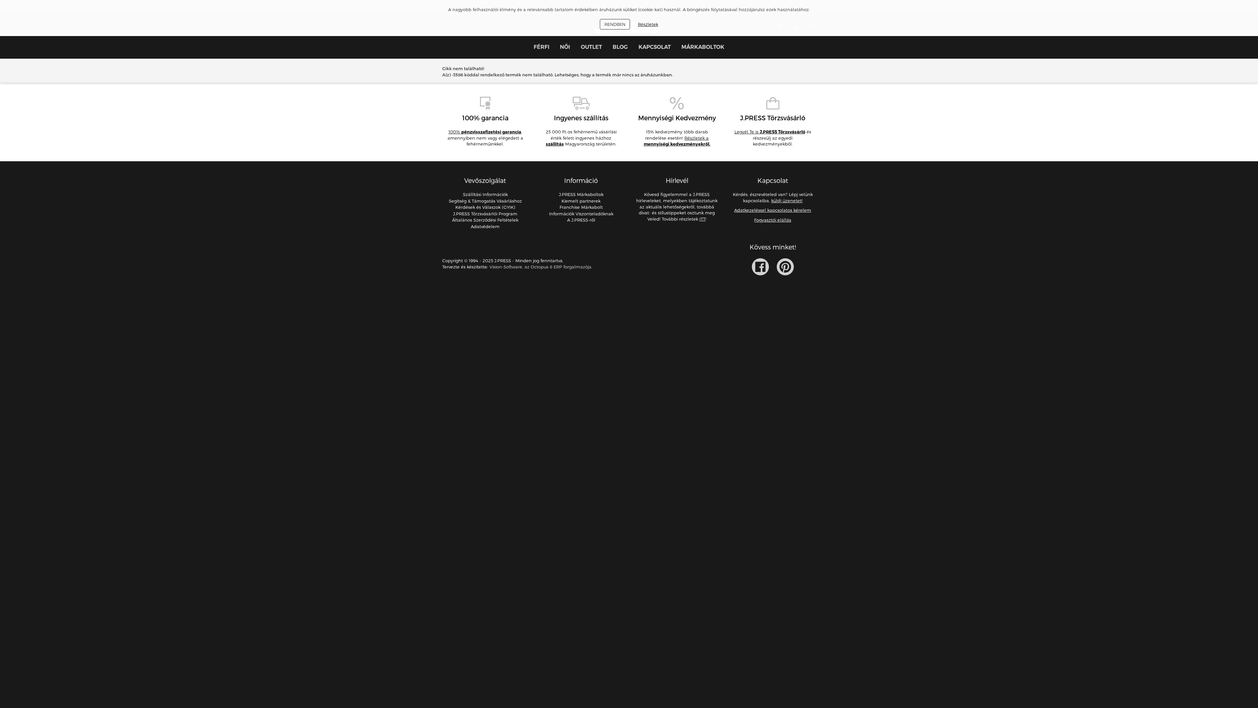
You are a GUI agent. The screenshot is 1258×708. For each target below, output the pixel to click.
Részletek (648, 24)
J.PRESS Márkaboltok (581, 194)
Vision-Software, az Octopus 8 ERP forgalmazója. (540, 266)
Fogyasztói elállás (772, 220)
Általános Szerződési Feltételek (485, 220)
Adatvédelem (485, 226)
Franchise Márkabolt (581, 207)
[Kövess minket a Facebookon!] (760, 266)
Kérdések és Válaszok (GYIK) (485, 207)
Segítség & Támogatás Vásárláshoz (485, 201)
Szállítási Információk (485, 194)
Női (565, 47)
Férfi (541, 47)
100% (484, 131)
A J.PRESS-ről (581, 220)
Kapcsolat (655, 47)
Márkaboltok (702, 47)
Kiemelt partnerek (581, 201)
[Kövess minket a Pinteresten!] (785, 266)
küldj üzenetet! (787, 200)
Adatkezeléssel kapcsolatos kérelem (772, 210)
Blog (620, 47)
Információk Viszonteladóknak (581, 213)
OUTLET (591, 47)
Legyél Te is (769, 131)
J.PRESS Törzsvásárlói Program (485, 213)
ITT (702, 219)
